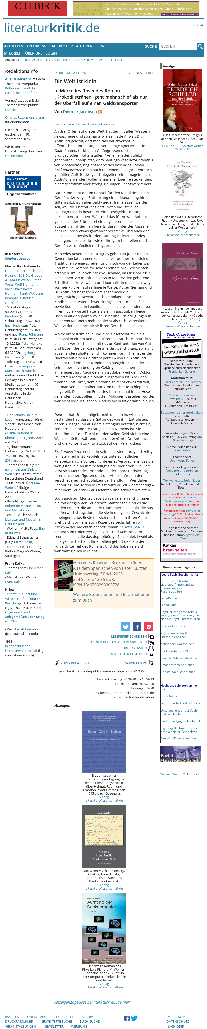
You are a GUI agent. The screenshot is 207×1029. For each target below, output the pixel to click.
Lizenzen (116, 697)
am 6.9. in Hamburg (186, 438)
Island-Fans (168, 605)
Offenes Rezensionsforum (24, 117)
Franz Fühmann (31, 334)
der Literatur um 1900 (176, 651)
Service (103, 46)
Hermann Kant (16, 293)
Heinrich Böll (14, 275)
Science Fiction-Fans (175, 626)
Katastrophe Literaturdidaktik (181, 412)
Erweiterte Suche (57, 1021)
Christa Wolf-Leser (174, 672)
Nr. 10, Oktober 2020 (67, 60)
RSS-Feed (12, 1016)
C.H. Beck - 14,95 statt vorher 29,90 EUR (182, 147)
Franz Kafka (13, 581)
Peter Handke (31, 343)
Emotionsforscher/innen (177, 665)
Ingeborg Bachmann (20, 354)
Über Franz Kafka (182, 460)
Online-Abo (13, 155)
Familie (10, 109)
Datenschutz (178, 1021)
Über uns (34, 53)
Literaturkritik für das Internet (181, 703)
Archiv (32, 46)
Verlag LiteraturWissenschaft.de (104, 799)
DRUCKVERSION (135, 648)
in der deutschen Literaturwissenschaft (21, 648)
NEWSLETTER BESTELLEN (128, 654)
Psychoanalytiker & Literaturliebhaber (174, 635)
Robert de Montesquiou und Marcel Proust (23, 507)
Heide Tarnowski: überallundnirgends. (20, 435)
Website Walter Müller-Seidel (180, 774)
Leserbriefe (64, 1016)
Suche (151, 46)
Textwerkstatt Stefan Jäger (181, 480)
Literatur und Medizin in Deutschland (23, 521)
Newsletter (54, 1026)
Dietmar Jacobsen (80, 111)
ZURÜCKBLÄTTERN (70, 72)
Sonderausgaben (19, 258)
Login (51, 53)
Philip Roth (36, 270)
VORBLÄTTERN (141, 72)
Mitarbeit (13, 53)
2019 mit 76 (13, 460)
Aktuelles (13, 46)
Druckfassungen (19, 1021)
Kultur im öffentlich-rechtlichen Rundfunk (21, 90)
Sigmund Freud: (24, 617)
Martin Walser (20, 280)
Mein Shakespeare (19, 289)
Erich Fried (13, 325)
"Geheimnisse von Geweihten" (181, 397)
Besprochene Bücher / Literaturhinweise (84, 124)
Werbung (79, 1026)
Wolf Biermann (26, 284)
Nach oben (176, 1026)
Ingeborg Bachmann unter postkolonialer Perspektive (179, 730)
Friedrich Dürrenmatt (19, 300)
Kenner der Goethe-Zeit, (177, 644)
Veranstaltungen (20, 1026)
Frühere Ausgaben (33, 60)
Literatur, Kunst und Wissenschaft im (23, 598)
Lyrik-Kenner (169, 598)
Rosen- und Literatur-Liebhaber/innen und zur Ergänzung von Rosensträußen (178, 586)
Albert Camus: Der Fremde (181, 382)
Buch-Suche (90, 1021)
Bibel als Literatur (25, 629)
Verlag (198, 25)
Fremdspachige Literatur (106, 60)
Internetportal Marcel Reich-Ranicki (20, 368)
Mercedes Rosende (91, 562)
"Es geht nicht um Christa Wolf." (22, 469)
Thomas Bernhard (18, 313)
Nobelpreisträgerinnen (182, 470)
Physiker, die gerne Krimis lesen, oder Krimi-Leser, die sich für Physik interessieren (180, 615)
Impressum (176, 1016)
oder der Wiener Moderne (179, 658)
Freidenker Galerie (182, 371)
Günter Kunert (16, 270)
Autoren (84, 46)
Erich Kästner (170, 696)
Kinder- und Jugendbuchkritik (181, 721)
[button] (125, 626)
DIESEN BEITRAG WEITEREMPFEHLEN (119, 642)
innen (191, 672)
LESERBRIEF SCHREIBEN (129, 636)
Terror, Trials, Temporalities (19, 544)
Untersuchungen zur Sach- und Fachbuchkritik (179, 712)
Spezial (49, 46)
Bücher (66, 46)
